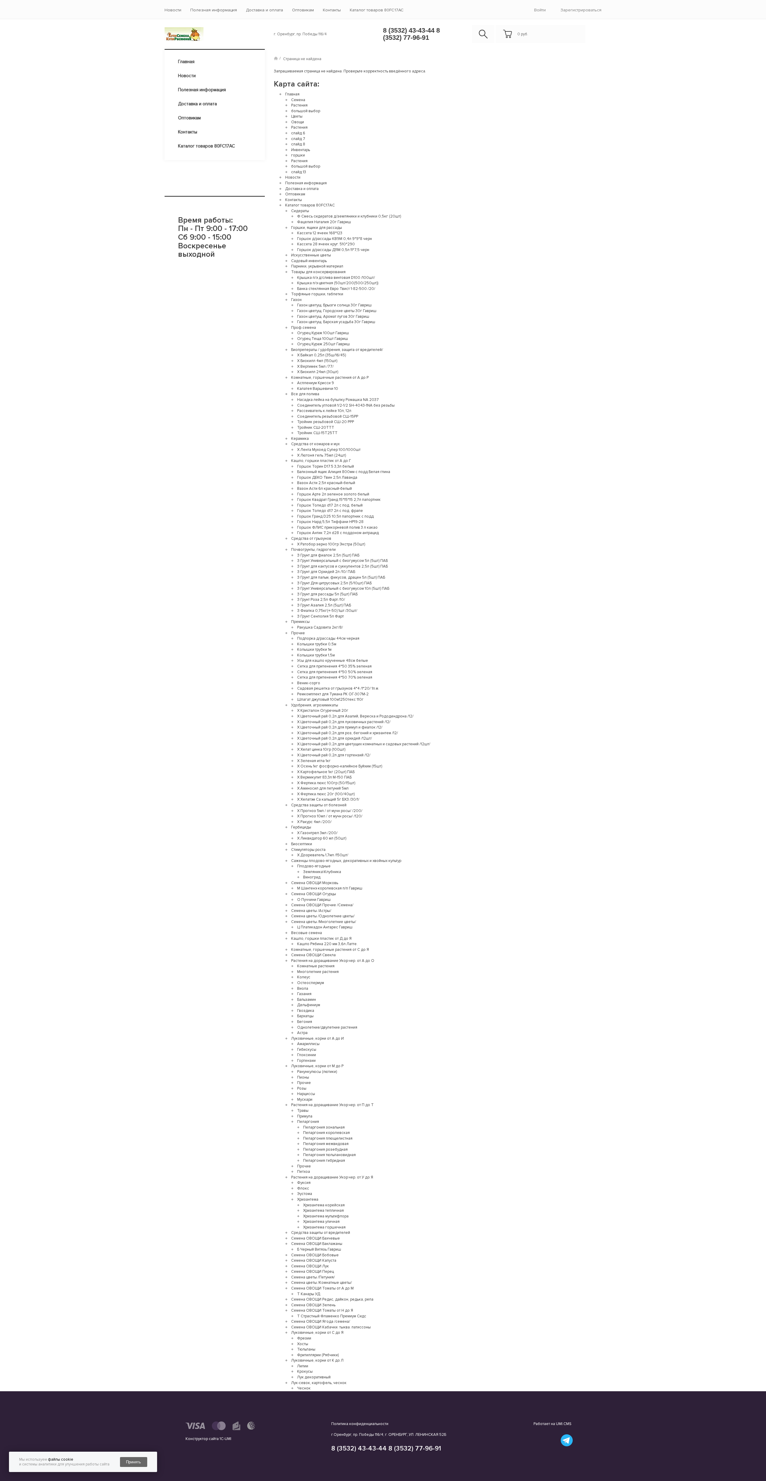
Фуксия (304, 1182)
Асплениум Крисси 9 (315, 383)
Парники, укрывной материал (317, 266)
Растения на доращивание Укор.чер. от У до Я (332, 1177)
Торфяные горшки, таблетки (317, 294)
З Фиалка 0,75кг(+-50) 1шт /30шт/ (327, 610)
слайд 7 (298, 138)
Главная (186, 61)
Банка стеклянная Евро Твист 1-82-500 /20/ (336, 288)
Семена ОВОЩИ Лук (310, 1266)
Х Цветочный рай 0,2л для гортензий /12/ (333, 755)
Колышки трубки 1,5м (316, 655)
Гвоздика (305, 1010)
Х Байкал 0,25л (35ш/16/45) (321, 355)
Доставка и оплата (264, 10)
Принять (133, 1462)
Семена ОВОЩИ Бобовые (315, 1255)
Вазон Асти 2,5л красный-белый (326, 483)
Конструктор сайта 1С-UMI (208, 1438)
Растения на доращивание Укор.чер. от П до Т (332, 1105)
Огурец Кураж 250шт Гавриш (323, 344)
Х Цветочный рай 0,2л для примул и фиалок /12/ (339, 727)
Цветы (297, 116)
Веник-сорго (308, 683)
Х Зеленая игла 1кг (314, 760)
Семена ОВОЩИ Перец (312, 1271)
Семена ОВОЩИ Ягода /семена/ (320, 1321)
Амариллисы (308, 1043)
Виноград (311, 877)
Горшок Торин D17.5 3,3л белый (325, 466)
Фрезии (304, 1338)
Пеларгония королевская (326, 1132)
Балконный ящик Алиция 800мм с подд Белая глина (343, 471)
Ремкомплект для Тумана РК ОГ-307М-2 (333, 694)
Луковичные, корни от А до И (317, 1038)
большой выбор (305, 111)
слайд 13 (298, 172)
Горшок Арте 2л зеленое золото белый (333, 494)
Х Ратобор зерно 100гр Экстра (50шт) (331, 544)
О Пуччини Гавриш (314, 899)
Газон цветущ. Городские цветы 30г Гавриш (336, 310)
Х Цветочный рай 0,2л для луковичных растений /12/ (343, 722)
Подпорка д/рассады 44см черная (328, 638)
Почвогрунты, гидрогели (313, 549)
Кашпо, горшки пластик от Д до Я (321, 938)
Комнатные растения (316, 966)
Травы (302, 1110)
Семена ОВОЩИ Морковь (314, 883)
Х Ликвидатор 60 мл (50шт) (321, 838)
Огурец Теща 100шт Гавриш (322, 338)
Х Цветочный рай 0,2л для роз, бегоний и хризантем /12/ (347, 733)
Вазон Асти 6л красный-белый (324, 488)
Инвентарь (300, 150)
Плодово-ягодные (314, 866)
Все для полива (305, 394)
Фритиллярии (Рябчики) (318, 1355)
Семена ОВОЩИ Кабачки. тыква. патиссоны (331, 1327)
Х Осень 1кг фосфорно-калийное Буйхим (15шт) (339, 766)
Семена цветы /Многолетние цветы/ (323, 921)
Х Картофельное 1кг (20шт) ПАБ (326, 772)
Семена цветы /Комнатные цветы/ (321, 1282)
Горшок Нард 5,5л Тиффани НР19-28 (330, 521)
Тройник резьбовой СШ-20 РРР (325, 421)
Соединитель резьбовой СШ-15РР (327, 416)
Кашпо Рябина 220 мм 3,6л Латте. (327, 944)
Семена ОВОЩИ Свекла (313, 955)
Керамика (300, 438)
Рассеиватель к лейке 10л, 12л (324, 410)
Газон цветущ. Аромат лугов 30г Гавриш (333, 316)
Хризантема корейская (324, 1205)
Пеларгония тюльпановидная (329, 1154)
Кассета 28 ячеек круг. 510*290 (326, 244)
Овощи (297, 122)
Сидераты (300, 211)
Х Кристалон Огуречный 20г (322, 710)
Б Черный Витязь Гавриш (319, 1249)
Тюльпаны (306, 1349)
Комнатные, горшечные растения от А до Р (330, 377)
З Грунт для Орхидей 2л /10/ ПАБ (326, 571)
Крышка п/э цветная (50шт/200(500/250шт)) (337, 283)
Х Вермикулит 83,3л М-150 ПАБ (324, 777)
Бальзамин (306, 999)
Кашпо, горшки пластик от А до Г (321, 460)
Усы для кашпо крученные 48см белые (332, 660)
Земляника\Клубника (322, 871)
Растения (299, 105)
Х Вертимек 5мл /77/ (315, 366)
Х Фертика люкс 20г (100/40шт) (326, 794)
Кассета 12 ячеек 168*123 (319, 233)
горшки (298, 155)
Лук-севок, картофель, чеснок (318, 1382)
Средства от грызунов (311, 538)
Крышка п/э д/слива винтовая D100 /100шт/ (336, 277)
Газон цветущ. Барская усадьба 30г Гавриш (336, 322)
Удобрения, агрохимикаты (314, 705)
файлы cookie (60, 1459)
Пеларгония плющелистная (327, 1138)
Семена (298, 100)
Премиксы (300, 621)
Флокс (303, 1188)
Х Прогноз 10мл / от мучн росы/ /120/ (329, 816)
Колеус (303, 977)
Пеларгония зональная (324, 1127)
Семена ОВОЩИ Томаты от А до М (322, 1288)
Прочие (298, 633)
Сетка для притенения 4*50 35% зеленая (334, 666)
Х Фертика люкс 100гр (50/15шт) (326, 783)
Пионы (303, 1077)
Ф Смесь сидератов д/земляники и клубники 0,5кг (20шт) (349, 216)
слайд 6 (298, 133)
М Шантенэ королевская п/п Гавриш (329, 888)
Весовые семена (306, 932)
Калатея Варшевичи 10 (317, 388)
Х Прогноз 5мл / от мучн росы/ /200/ (329, 810)
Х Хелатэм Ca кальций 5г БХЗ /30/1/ (328, 799)
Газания (304, 994)
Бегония (304, 1021)
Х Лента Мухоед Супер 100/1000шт (329, 449)
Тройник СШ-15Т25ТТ (317, 433)
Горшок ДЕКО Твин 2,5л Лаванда (327, 477)
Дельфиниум (308, 1005)
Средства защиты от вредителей (320, 1232)
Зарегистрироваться (580, 10)
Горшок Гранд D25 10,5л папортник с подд (335, 516)
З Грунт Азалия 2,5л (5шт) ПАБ (324, 605)
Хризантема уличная (321, 1221)
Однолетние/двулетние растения (327, 1027)
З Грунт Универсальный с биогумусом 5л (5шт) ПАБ (342, 560)
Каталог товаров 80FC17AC (377, 10)
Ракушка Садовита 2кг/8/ (320, 627)
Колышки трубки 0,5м (316, 644)
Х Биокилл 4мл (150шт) (317, 360)
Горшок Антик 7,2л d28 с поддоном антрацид (338, 532)
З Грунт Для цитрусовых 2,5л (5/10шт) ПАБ (334, 583)
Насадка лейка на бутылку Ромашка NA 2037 (338, 399)
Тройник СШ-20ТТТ (315, 427)
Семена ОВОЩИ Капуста (313, 1260)
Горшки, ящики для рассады (316, 227)
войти (540, 10)
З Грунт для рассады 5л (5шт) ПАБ (327, 594)
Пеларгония (308, 1121)
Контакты (332, 10)
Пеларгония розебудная (325, 1149)
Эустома (304, 1193)
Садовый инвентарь (309, 261)
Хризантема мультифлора (326, 1216)
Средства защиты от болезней (318, 805)
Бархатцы (305, 1016)
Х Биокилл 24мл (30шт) (317, 372)
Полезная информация (213, 10)
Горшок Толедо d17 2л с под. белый (330, 505)
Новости (173, 10)
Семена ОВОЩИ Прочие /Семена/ (322, 905)
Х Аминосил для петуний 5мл (323, 788)
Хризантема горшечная (324, 1227)
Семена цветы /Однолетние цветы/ (323, 916)
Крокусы (305, 1371)
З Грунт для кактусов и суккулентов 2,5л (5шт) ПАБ (342, 566)
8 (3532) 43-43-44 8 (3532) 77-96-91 (411, 34)
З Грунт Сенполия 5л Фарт (320, 616)
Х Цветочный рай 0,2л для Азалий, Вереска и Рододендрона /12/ (355, 716)
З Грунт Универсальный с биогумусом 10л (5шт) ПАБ (343, 588)
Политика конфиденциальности (359, 1423)
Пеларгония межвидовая (326, 1143)
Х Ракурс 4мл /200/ (314, 821)
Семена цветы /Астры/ (311, 910)
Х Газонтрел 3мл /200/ (317, 833)
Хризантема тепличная (323, 1210)
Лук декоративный (314, 1377)
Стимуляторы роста (308, 849)
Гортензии (306, 1060)
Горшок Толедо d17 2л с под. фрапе (330, 510)
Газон (296, 299)
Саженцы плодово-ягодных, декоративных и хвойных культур (346, 860)
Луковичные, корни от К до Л (317, 1360)
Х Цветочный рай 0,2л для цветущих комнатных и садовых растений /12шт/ (363, 744)
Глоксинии (306, 1055)
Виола (302, 988)
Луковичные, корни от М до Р (317, 1066)
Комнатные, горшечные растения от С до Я (330, 949)
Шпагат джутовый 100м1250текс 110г (330, 699)
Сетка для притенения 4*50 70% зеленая (334, 677)
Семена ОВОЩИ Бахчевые (315, 1238)
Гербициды (301, 827)
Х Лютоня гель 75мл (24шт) (321, 455)
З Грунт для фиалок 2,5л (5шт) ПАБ (328, 555)
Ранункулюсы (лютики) (317, 1071)
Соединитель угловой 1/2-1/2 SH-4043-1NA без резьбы (346, 405)
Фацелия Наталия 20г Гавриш (324, 222)
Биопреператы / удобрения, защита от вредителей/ (337, 349)
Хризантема (307, 1199)
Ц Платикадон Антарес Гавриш (324, 927)
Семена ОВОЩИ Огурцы (313, 894)
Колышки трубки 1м (314, 649)
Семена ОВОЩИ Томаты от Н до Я (322, 1310)
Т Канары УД (308, 1294)
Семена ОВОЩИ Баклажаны (316, 1243)
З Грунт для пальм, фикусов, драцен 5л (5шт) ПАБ (341, 577)
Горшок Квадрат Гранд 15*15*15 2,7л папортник (339, 499)
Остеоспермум (310, 982)
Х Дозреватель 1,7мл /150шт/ (322, 855)
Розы (301, 1088)
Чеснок (304, 1388)
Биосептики (301, 844)
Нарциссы (306, 1093)
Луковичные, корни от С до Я (317, 1332)
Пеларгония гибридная (324, 1160)
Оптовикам (303, 10)
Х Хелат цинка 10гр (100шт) (321, 749)
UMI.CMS (564, 1423)
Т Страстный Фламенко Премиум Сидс (331, 1316)
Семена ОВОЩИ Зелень (313, 1305)
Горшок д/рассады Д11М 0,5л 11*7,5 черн (333, 249)
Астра (302, 1032)
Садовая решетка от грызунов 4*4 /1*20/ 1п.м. (338, 688)
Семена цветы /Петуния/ (313, 1277)
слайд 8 (298, 144)
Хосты (302, 1344)
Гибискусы (306, 1049)
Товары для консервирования (318, 272)
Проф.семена (303, 327)
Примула (304, 1116)
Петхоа (303, 1171)
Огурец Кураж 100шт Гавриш (323, 333)
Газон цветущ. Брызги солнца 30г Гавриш (334, 305)
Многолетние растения (318, 971)
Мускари (304, 1099)
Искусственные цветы (311, 255)
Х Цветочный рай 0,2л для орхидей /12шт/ (334, 738)
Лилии (302, 1366)
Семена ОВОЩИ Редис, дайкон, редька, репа (332, 1299)
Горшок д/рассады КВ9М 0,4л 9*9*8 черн (334, 238)
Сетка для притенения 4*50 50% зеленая (334, 672)
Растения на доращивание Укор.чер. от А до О (332, 960)
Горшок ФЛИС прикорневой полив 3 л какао (337, 527)
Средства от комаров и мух (315, 444)
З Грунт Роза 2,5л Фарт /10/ (321, 599)
